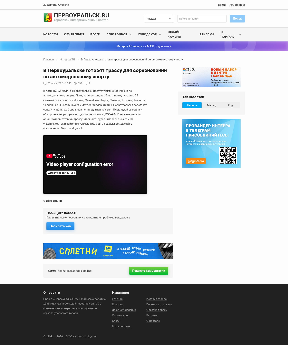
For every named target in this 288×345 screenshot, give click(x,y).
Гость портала (121, 326)
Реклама (207, 34)
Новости (50, 34)
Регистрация (237, 4)
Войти (222, 4)
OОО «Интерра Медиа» (81, 336)
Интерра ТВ (67, 59)
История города (156, 298)
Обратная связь (156, 309)
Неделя (192, 105)
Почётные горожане (159, 304)
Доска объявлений (124, 309)
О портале (153, 320)
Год (230, 105)
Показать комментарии (148, 270)
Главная (48, 59)
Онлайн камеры (174, 34)
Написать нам (60, 226)
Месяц (211, 105)
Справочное (120, 315)
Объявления (74, 34)
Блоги (95, 34)
